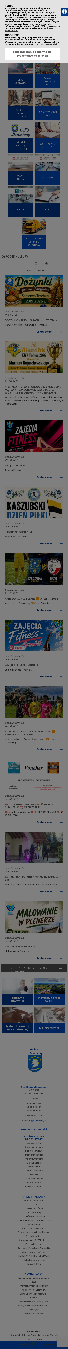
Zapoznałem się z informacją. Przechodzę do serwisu (32, 53)
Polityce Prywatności (45, 44)
